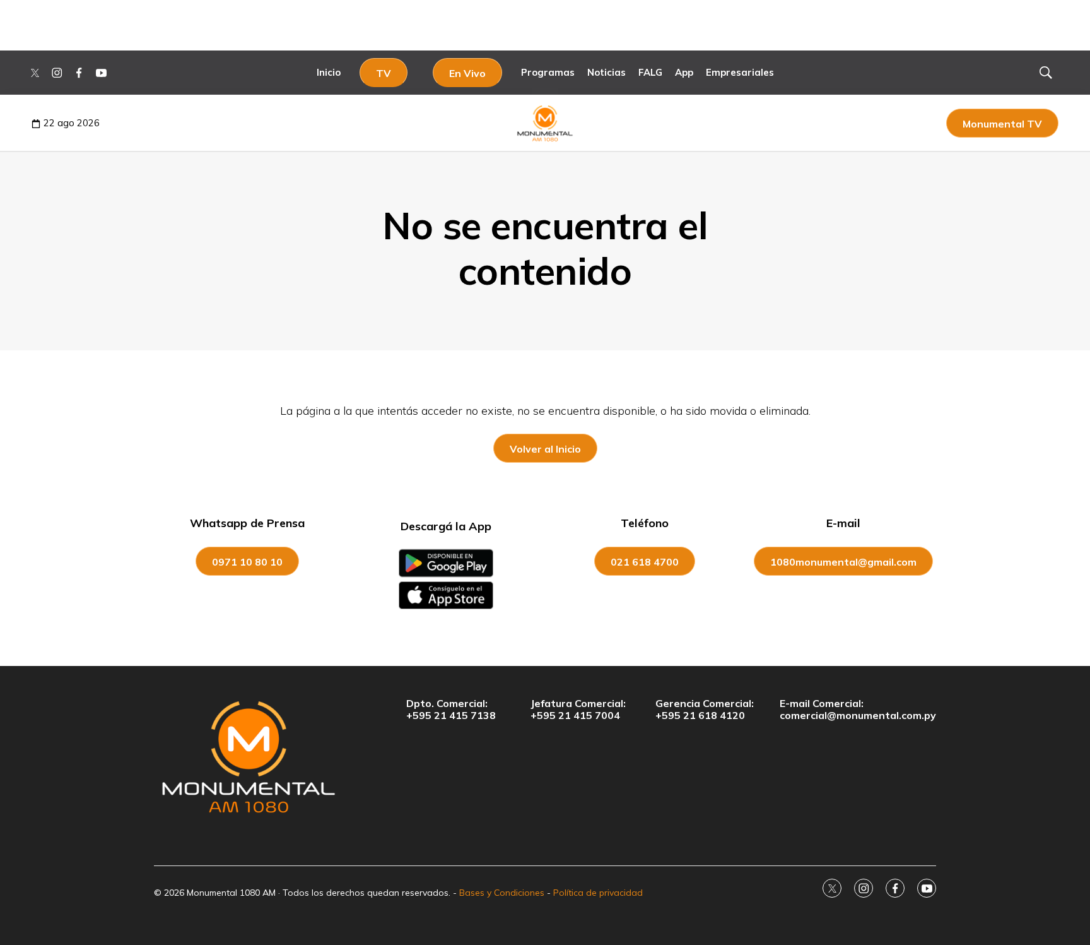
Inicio (329, 72)
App (684, 72)
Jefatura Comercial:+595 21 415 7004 (578, 710)
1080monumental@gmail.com (843, 562)
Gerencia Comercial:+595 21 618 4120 (704, 710)
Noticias (606, 72)
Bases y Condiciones (501, 892)
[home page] (248, 756)
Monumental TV (1002, 123)
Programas (548, 72)
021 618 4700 (645, 562)
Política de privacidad (598, 892)
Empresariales (740, 72)
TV (383, 73)
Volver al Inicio (545, 449)
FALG (650, 72)
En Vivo (467, 73)
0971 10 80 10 (247, 562)
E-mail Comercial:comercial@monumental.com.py (858, 710)
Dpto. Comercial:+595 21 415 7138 (451, 710)
